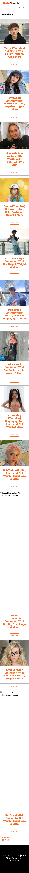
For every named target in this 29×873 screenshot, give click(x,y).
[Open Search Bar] (19, 7)
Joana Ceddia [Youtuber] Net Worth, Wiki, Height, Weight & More (14, 159)
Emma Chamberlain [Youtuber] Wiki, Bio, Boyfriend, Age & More (14, 621)
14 (3, 840)
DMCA (23, 856)
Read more (14, 64)
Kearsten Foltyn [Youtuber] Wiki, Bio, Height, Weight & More (14, 263)
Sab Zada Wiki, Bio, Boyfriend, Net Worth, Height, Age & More (14, 474)
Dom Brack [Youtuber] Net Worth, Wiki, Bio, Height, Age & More (14, 314)
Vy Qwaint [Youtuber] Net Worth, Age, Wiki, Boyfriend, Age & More (14, 103)
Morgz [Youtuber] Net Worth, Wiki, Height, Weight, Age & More (14, 52)
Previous (6, 838)
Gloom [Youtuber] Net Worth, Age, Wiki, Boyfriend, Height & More (14, 210)
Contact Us (15, 856)
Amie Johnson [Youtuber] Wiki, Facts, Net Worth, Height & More (14, 674)
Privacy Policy (11, 858)
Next (8, 840)
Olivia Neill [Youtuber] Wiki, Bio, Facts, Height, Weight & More (14, 368)
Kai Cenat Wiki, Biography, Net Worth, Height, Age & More (14, 819)
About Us (5, 856)
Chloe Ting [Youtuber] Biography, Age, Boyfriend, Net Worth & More (14, 421)
